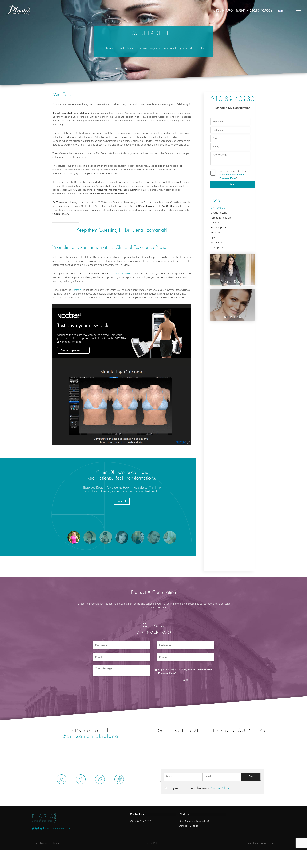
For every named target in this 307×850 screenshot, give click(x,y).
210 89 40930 (232, 99)
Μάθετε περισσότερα (72, 350)
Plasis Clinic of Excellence (46, 843)
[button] (73, 537)
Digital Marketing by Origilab (260, 843)
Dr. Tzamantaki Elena (122, 273)
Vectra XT (77, 289)
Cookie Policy (152, 843)
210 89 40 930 (153, 633)
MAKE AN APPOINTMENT (228, 10)
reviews (58, 828)
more (121, 501)
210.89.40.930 (260, 10)
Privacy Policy (219, 788)
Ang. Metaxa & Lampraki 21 (194, 821)
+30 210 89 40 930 (140, 821)
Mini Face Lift (217, 207)
